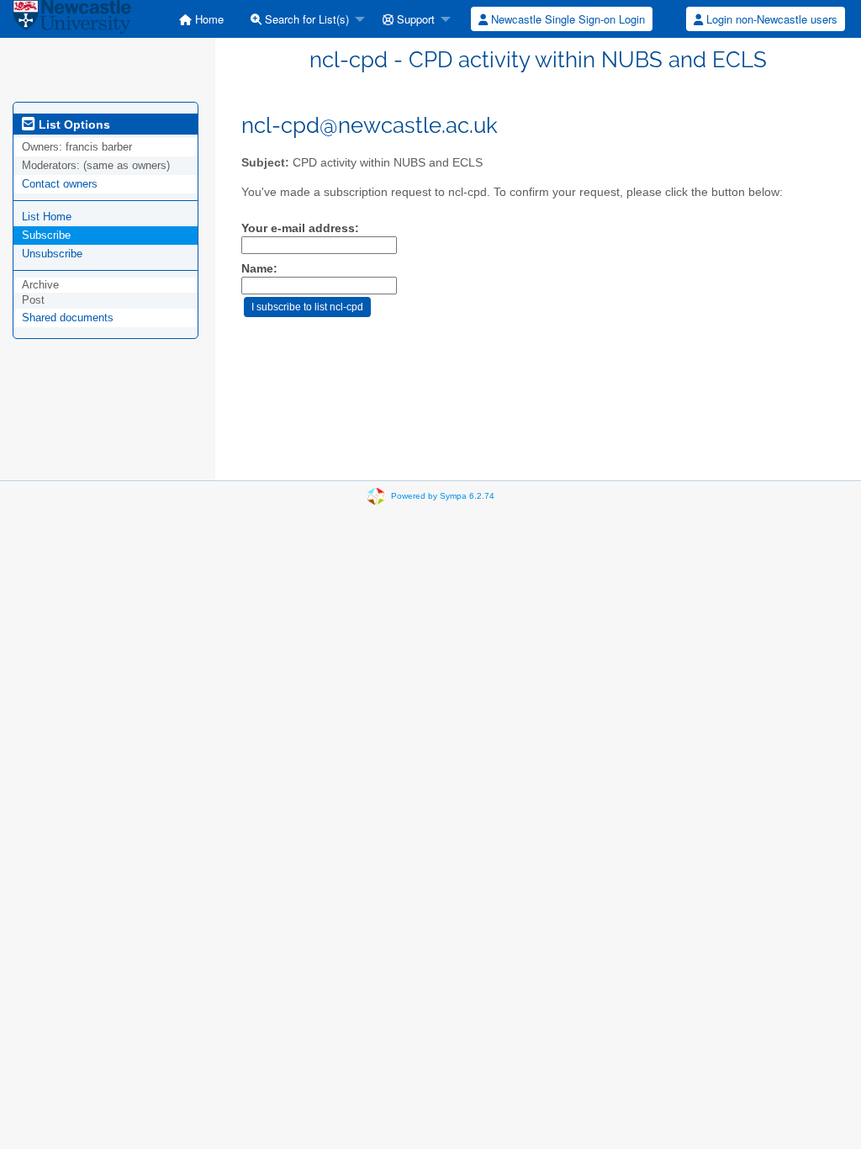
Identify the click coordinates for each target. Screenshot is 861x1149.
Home (208, 19)
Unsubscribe (52, 253)
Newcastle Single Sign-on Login (566, 19)
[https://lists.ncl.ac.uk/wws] (72, 19)
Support (414, 19)
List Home (46, 216)
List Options (72, 124)
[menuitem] (201, 19)
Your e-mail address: (300, 228)
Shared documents (68, 317)
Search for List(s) (305, 19)
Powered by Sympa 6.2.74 (442, 495)
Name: (259, 268)
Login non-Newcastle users (770, 19)
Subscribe (46, 235)
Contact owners (60, 183)
